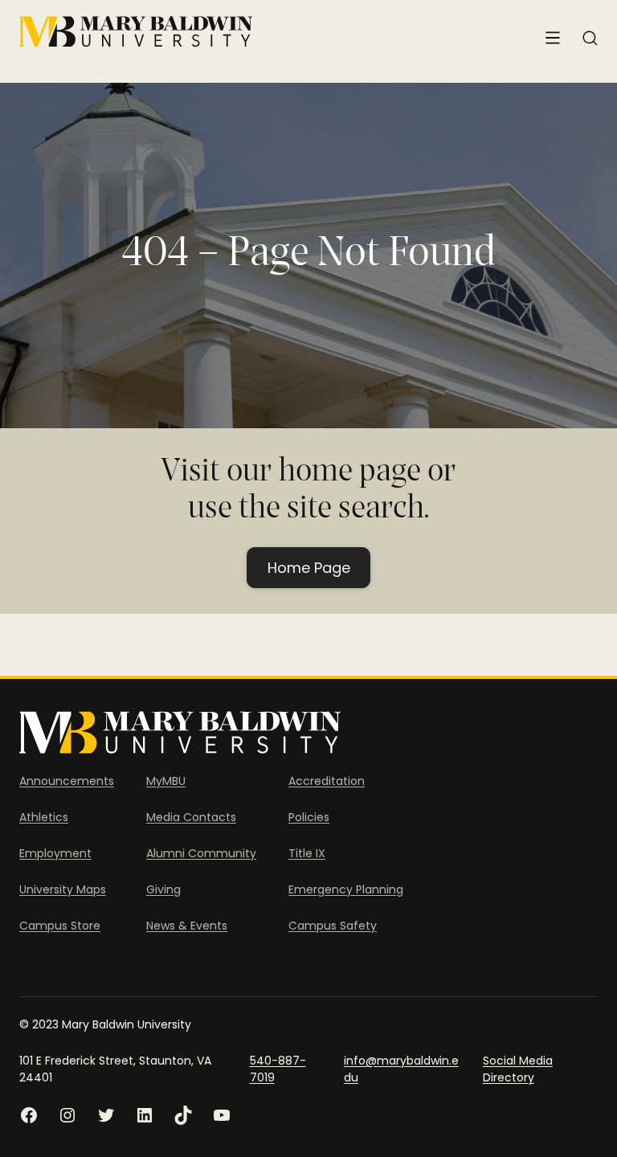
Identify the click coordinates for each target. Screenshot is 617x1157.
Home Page (309, 568)
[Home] (135, 31)
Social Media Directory (518, 1069)
